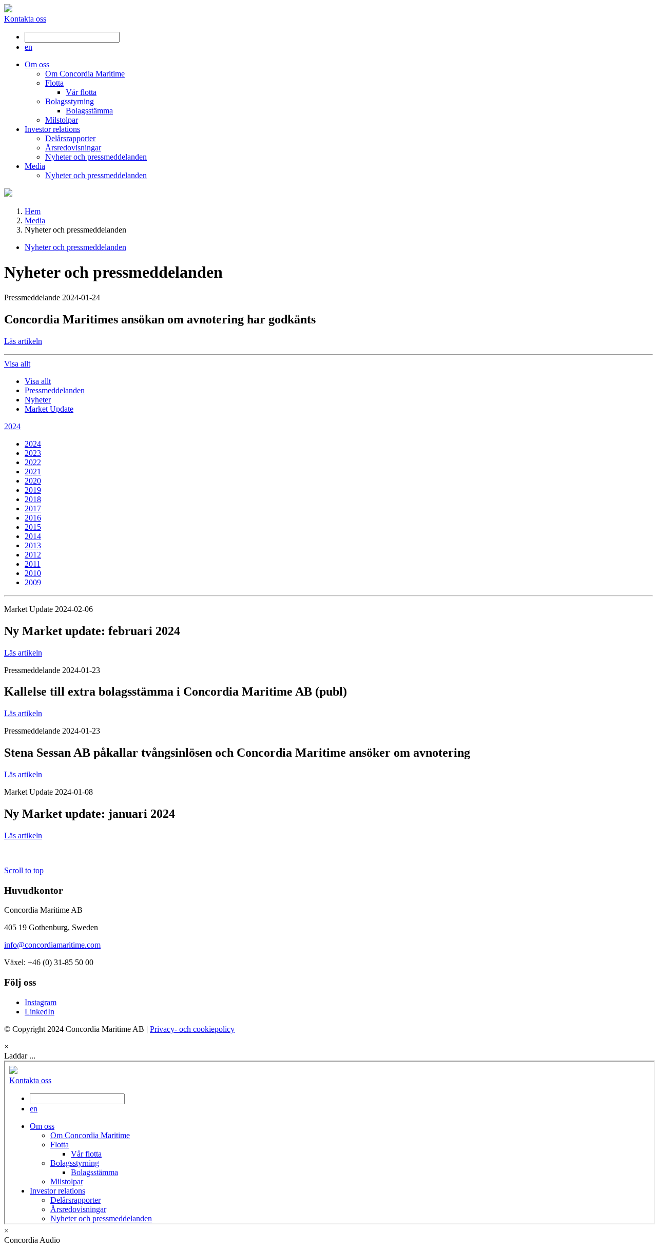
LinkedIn (39, 1011)
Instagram (40, 1002)
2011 (33, 564)
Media (35, 166)
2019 (33, 490)
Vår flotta (81, 92)
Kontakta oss (25, 18)
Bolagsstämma (89, 110)
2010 (33, 573)
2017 (33, 508)
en (28, 47)
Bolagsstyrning (69, 101)
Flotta (54, 83)
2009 (33, 582)
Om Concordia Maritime (85, 73)
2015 (33, 527)
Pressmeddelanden (55, 390)
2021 (33, 471)
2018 (33, 499)
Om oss (37, 64)
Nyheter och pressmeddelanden (96, 156)
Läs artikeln (23, 341)
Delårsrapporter (70, 138)
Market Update (49, 409)
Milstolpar (61, 120)
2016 (33, 517)
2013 (33, 545)
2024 (33, 443)
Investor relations (52, 129)
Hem (33, 211)
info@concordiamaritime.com (52, 944)
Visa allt (38, 381)
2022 (33, 462)
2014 (33, 536)
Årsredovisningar (73, 147)
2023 (33, 453)
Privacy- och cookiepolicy (192, 1029)
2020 (33, 480)
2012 (33, 554)
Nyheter (38, 399)
